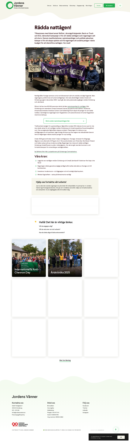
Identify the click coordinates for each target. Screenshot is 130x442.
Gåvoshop (72, 5)
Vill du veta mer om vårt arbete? (49, 229)
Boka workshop (63, 5)
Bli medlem (109, 5)
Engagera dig (80, 5)
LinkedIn (85, 410)
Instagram (85, 412)
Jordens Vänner (25, 397)
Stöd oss (55, 5)
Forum (98, 5)
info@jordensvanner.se (18, 412)
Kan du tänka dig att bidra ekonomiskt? (52, 232)
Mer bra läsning (65, 360)
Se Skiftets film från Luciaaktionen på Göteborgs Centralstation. (56, 151)
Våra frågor (89, 5)
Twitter (85, 408)
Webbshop (50, 410)
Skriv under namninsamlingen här (58, 121)
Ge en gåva (50, 408)
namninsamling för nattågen (77, 106)
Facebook (86, 405)
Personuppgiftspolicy (18, 415)
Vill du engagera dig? (46, 226)
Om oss (49, 5)
